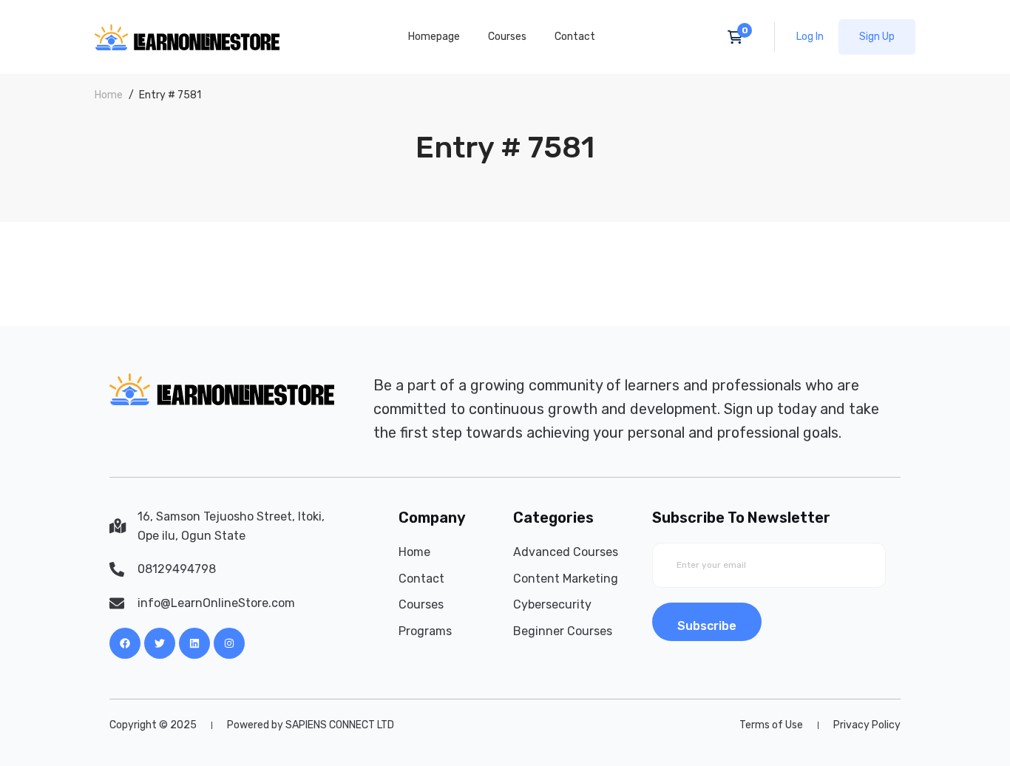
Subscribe (706, 626)
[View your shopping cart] (739, 37)
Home (109, 95)
